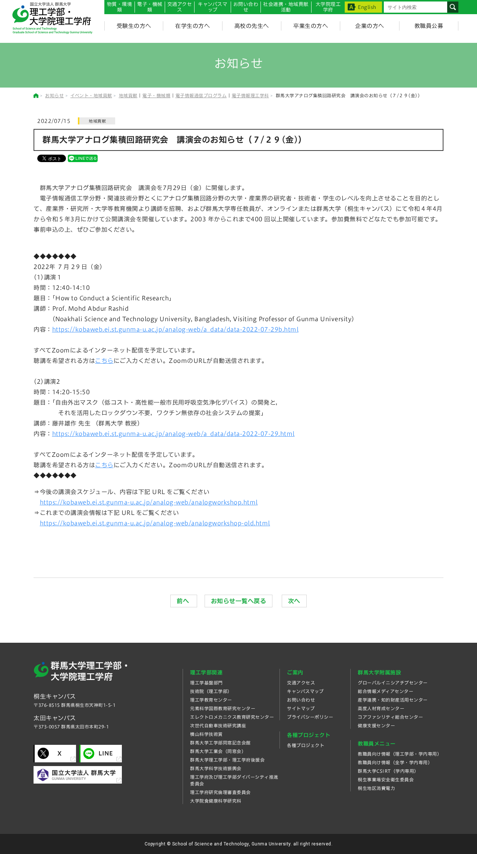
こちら (104, 361)
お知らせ (54, 95)
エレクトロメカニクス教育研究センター (232, 717)
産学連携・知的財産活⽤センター (393, 700)
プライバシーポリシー (310, 717)
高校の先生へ (251, 26)
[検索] (452, 7)
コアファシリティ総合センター (390, 717)
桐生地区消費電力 (376, 788)
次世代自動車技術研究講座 (218, 725)
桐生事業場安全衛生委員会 (386, 779)
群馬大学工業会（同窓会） (218, 751)
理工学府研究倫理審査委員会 (220, 792)
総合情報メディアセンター (385, 691)
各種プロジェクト (305, 745)
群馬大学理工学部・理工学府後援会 (227, 759)
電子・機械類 (149, 7)
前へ (184, 601)
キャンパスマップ (212, 7)
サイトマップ (301, 708)
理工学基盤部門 (206, 682)
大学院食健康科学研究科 (215, 800)
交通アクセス (301, 682)
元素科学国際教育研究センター (222, 708)
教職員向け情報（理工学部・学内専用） (400, 754)
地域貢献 (128, 95)
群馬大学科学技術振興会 (215, 768)
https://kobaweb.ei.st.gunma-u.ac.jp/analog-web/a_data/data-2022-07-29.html (173, 434)
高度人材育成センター (381, 708)
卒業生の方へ (310, 26)
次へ (294, 601)
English (367, 7)
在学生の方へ (192, 26)
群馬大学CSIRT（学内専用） (388, 771)
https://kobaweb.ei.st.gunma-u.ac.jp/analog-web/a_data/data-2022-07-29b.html (175, 329)
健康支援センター (376, 725)
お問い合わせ (246, 7)
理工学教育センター (211, 700)
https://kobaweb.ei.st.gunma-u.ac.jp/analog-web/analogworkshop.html (149, 502)
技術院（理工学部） (211, 691)
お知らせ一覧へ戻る (238, 601)
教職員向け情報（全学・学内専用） (395, 762)
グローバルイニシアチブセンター (393, 682)
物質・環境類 (119, 7)
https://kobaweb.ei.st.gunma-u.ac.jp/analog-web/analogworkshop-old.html (155, 523)
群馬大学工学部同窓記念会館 (220, 742)
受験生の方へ (134, 26)
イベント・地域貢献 (91, 95)
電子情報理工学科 (250, 95)
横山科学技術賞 (206, 734)
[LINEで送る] (83, 158)
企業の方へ (369, 26)
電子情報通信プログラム (201, 95)
